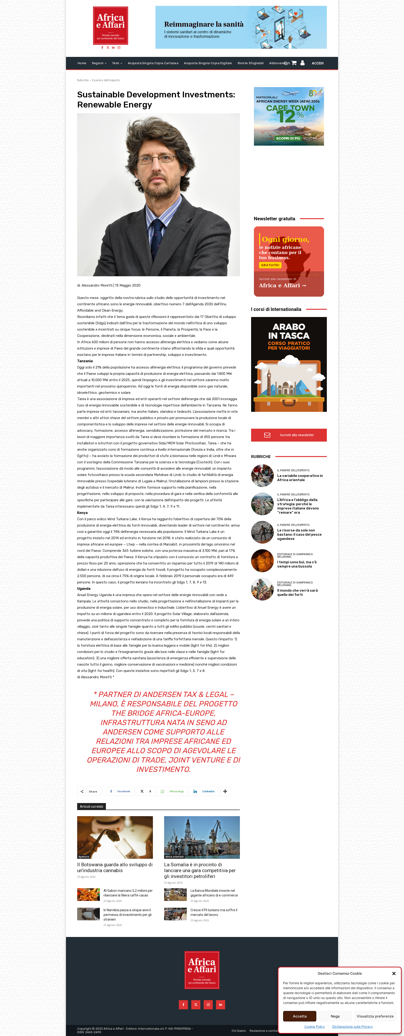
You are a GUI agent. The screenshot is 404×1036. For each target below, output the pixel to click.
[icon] (302, 64)
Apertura (84, 856)
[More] (225, 791)
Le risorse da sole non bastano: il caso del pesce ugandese (299, 534)
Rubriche (83, 80)
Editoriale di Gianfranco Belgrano (295, 555)
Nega (335, 1016)
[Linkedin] (113, 47)
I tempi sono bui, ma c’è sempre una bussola (297, 564)
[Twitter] (107, 47)
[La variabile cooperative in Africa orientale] (262, 475)
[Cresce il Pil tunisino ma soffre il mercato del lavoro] (175, 914)
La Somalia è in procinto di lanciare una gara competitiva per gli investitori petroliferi (200, 870)
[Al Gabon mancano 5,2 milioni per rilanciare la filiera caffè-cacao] (88, 894)
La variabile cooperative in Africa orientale (300, 478)
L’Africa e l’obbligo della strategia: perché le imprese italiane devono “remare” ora (298, 506)
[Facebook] (102, 47)
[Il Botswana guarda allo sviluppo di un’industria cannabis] (115, 837)
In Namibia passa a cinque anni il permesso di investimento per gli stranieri (128, 914)
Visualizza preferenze (375, 1016)
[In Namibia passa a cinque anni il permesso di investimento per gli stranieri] (88, 914)
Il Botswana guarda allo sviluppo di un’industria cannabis (115, 867)
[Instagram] (119, 47)
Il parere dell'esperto (106, 80)
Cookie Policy (314, 1027)
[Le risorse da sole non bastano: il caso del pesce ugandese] (262, 532)
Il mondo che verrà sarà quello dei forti (297, 592)
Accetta (300, 1016)
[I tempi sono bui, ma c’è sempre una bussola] (262, 560)
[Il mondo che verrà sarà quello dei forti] (262, 589)
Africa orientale (175, 856)
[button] (394, 973)
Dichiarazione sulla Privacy (352, 1027)
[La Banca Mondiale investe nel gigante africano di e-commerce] (175, 894)
